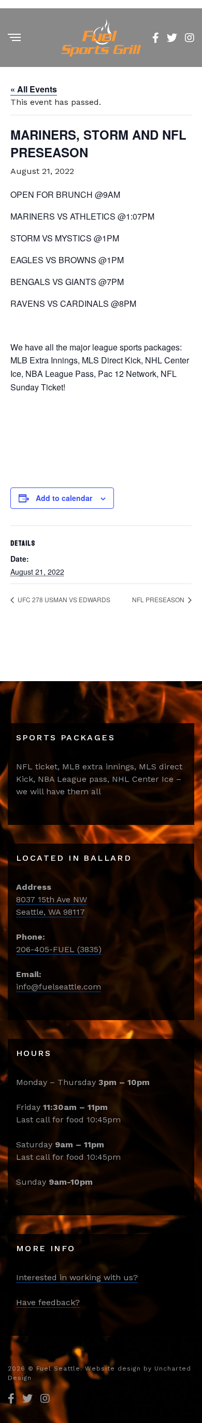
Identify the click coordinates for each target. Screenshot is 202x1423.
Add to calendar (64, 498)
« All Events (33, 89)
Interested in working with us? (77, 1277)
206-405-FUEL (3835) (59, 949)
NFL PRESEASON (159, 599)
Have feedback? (48, 1302)
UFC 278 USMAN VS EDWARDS (63, 599)
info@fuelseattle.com (58, 987)
